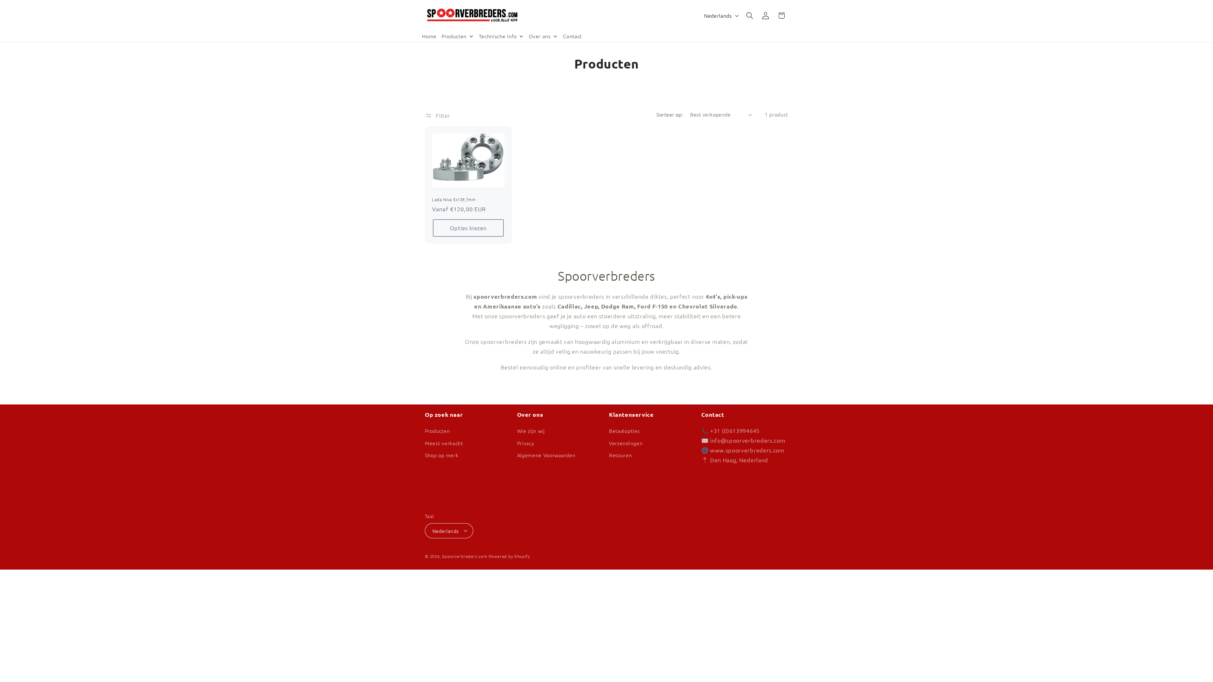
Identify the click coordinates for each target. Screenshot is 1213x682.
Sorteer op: (669, 114)
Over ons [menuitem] (540, 36)
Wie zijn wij (531, 430)
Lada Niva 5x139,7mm (453, 199)
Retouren (620, 455)
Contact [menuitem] (572, 36)
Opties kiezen (468, 227)
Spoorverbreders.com (464, 556)
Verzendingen (626, 442)
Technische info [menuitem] (498, 36)
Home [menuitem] (429, 36)
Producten (437, 430)
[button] (750, 16)
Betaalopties (624, 430)
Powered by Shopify (509, 556)
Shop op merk (441, 455)
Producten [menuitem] (454, 36)
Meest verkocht (444, 442)
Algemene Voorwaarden (546, 455)
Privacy (525, 442)
